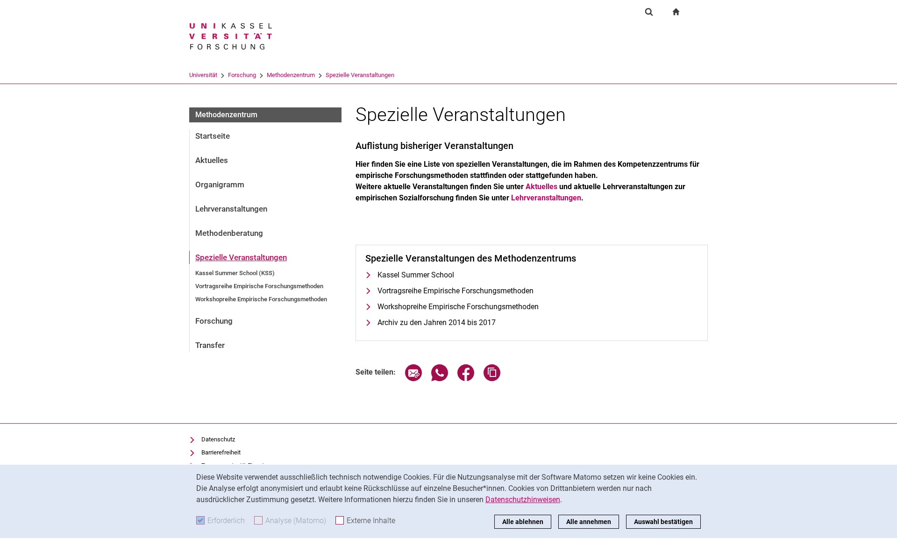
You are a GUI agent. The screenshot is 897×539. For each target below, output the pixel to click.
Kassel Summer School (415, 274)
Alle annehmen (588, 521)
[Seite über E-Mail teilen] (413, 378)
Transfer (210, 345)
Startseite (212, 136)
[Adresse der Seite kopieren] (492, 378)
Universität (203, 74)
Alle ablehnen (522, 521)
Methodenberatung (229, 233)
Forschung (242, 74)
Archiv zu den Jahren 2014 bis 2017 (436, 322)
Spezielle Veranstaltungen (360, 74)
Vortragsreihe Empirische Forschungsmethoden (259, 286)
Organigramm (219, 184)
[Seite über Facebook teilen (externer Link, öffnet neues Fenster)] (465, 378)
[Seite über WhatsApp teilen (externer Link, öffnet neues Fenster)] (439, 378)
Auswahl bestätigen (663, 521)
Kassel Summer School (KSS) (235, 273)
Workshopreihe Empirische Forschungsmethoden (261, 299)
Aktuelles (211, 160)
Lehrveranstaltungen (231, 208)
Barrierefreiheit (221, 452)
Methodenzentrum (291, 74)
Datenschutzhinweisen (522, 499)
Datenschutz (218, 439)
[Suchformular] (649, 11)
